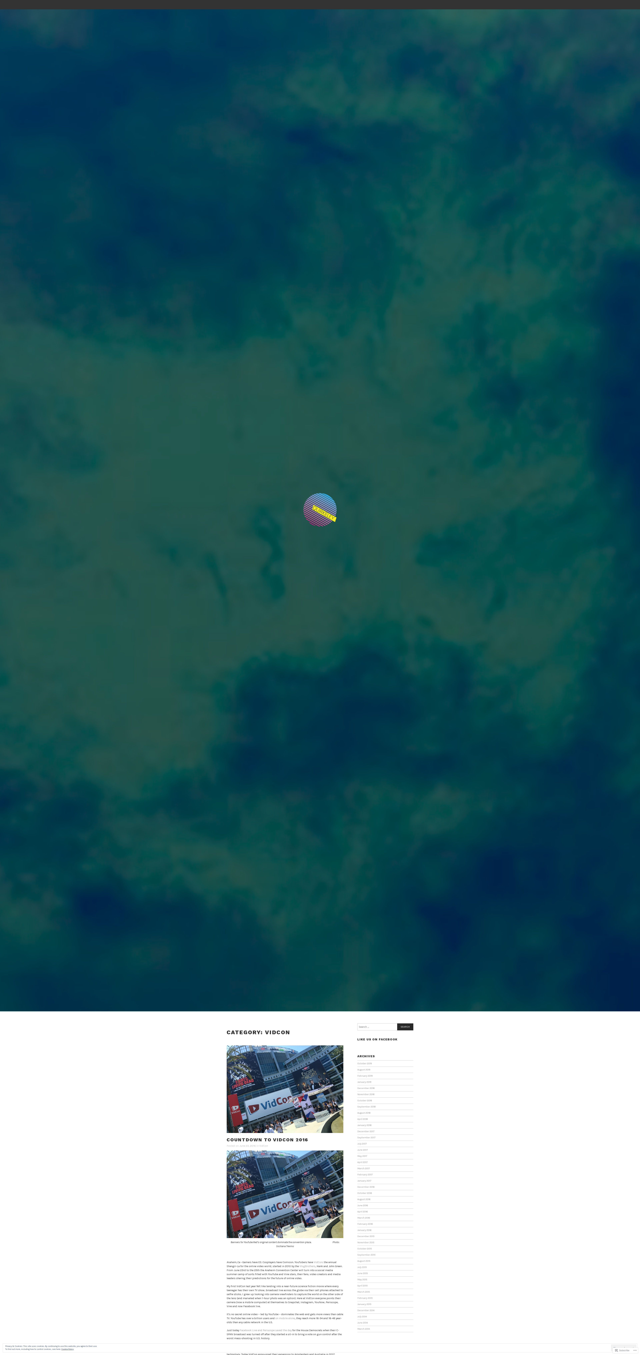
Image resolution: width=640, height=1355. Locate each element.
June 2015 (362, 1273)
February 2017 (365, 1174)
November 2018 (365, 1094)
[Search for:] (385, 1026)
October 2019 (364, 1063)
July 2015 (362, 1267)
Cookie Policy (67, 1349)
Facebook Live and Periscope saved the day (266, 1330)
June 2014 (362, 1322)
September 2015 (366, 1254)
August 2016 (363, 1199)
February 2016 (365, 1224)
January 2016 (364, 1230)
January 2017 (364, 1180)
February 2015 (365, 1298)
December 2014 (365, 1310)
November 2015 (365, 1242)
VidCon (263, 1145)
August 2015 (363, 1261)
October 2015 (364, 1248)
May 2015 (362, 1279)
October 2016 (364, 1193)
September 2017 (366, 1137)
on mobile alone (285, 1318)
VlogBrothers (307, 1266)
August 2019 (363, 1069)
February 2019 (365, 1075)
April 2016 (362, 1211)
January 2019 (364, 1082)
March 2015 (363, 1291)
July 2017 (362, 1143)
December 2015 (365, 1236)
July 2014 (362, 1316)
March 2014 (363, 1328)
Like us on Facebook (377, 1039)
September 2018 (366, 1106)
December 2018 (366, 1088)
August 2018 (363, 1112)
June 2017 (362, 1149)
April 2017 (362, 1162)
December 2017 (365, 1131)
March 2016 (363, 1217)
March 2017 (363, 1168)
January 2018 (364, 1125)
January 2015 (364, 1304)
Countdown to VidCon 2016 (267, 1139)
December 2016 (366, 1187)
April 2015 (362, 1285)
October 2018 (364, 1100)
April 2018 (362, 1119)
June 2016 (362, 1205)
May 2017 (362, 1156)
